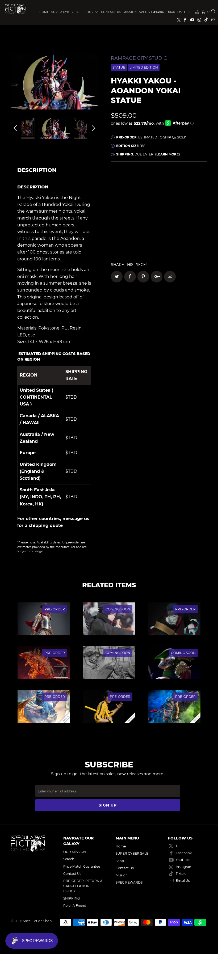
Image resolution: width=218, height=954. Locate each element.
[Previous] (16, 85)
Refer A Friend (74, 905)
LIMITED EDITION (143, 67)
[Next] (92, 85)
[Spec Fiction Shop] (15, 9)
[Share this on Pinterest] (143, 276)
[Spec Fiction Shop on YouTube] (192, 20)
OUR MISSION (74, 852)
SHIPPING (71, 898)
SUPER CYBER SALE (67, 12)
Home (44, 12)
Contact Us (111, 12)
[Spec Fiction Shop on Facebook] (184, 20)
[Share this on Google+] (156, 276)
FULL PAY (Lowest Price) (159, 181)
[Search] (213, 12)
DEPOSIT (135, 196)
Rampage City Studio (139, 58)
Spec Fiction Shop (37, 921)
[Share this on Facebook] (130, 276)
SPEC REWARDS (129, 882)
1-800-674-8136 (163, 12)
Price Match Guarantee (81, 866)
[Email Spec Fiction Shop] (213, 20)
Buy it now (183, 237)
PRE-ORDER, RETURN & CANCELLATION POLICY (82, 886)
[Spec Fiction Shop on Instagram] (199, 20)
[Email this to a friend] (170, 276)
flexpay (187, 196)
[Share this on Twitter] (117, 276)
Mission (130, 12)
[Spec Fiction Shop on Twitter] (179, 21)
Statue (118, 67)
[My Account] (197, 12)
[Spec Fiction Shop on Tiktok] (206, 20)
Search (68, 859)
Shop (89, 12)
